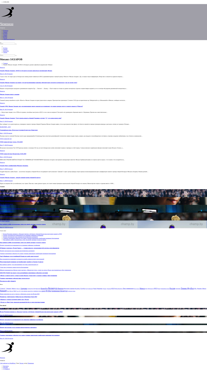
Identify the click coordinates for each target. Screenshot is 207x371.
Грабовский (90, 288)
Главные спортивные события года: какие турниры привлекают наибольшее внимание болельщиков (30, 216)
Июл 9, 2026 (3, 212)
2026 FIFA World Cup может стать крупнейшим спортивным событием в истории (24, 273)
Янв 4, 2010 (3, 157)
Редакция (9, 74)
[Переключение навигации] (0, 42)
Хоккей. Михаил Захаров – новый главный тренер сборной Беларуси (20, 177)
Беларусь (5, 30)
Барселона (37, 288)
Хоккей (5, 32)
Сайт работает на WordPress (8, 363)
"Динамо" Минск (11, 288)
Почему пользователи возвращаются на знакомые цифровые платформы (21, 201)
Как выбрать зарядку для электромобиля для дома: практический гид (19, 264)
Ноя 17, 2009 (3, 180)
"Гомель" (2, 288)
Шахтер (11, 291)
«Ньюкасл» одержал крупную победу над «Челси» (14, 299)
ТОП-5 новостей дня (5, 138)
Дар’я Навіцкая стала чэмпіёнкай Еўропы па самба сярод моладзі (19, 256)
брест (15, 291)
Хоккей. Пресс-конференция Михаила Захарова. (14, 165)
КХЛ (112, 288)
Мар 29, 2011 (3, 109)
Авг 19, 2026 (3, 196)
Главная (5, 63)
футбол (5, 36)
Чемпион (6, 24)
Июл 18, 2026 (4, 204)
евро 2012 (19, 291)
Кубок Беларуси (118, 288)
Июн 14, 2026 (4, 227)
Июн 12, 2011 (4, 97)
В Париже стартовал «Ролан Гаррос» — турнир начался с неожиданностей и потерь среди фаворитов (29, 248)
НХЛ (155, 288)
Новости (2, 67)
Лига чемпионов (128, 288)
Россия (5, 38)
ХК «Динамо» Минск (200, 288)
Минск (142, 288)
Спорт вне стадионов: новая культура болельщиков (14, 267)
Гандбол (82, 288)
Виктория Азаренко (69, 288)
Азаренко (23, 288)
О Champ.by (6, 369)
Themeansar (31, 363)
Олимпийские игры (165, 288)
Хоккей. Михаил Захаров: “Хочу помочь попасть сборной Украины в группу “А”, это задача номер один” (31, 118)
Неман (159, 288)
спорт (43, 291)
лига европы (24, 291)
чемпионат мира (71, 291)
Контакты (6, 366)
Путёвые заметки (5, 205)
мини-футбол (30, 291)
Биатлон (60, 288)
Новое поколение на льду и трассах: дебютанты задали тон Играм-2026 (19, 294)
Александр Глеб (31, 288)
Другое (2, 197)
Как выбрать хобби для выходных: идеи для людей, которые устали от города (23, 224)
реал (40, 291)
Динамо (104, 288)
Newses (21, 363)
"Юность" (18, 288)
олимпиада (36, 291)
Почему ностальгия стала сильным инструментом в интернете (18, 208)
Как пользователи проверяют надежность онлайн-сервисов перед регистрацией (22, 259)
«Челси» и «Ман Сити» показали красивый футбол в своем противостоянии (22, 302)
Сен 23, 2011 (3, 85)
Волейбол (77, 288)
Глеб (87, 288)
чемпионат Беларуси (9, 39)
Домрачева (109, 288)
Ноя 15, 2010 (3, 121)
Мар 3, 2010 (3, 133)
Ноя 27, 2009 (3, 169)
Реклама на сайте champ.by (8, 281)
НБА (146, 288)
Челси (8, 291)
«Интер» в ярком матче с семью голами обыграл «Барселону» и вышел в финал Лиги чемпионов (28, 275)
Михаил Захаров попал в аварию (9, 94)
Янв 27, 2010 (3, 145)
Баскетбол (6, 51)
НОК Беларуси (151, 288)
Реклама (5, 367)
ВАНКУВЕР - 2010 (5, 127)
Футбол (5, 33)
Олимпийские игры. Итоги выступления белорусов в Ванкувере (19, 130)
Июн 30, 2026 (4, 219)
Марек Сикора (136, 288)
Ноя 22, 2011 (3, 74)
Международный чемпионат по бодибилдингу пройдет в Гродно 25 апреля (21, 262)
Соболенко (178, 288)
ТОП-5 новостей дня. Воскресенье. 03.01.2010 (13, 154)
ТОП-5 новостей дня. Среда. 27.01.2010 (11, 142)
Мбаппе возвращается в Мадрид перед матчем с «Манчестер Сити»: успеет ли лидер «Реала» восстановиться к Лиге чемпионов (35, 270)
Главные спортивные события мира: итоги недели (15, 278)
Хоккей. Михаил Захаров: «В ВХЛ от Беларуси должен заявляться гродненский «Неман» (26, 70)
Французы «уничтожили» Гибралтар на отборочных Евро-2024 (18, 296)
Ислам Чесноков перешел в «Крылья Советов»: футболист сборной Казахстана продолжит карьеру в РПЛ (31, 193)
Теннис (5, 35)
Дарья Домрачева (97, 288)
